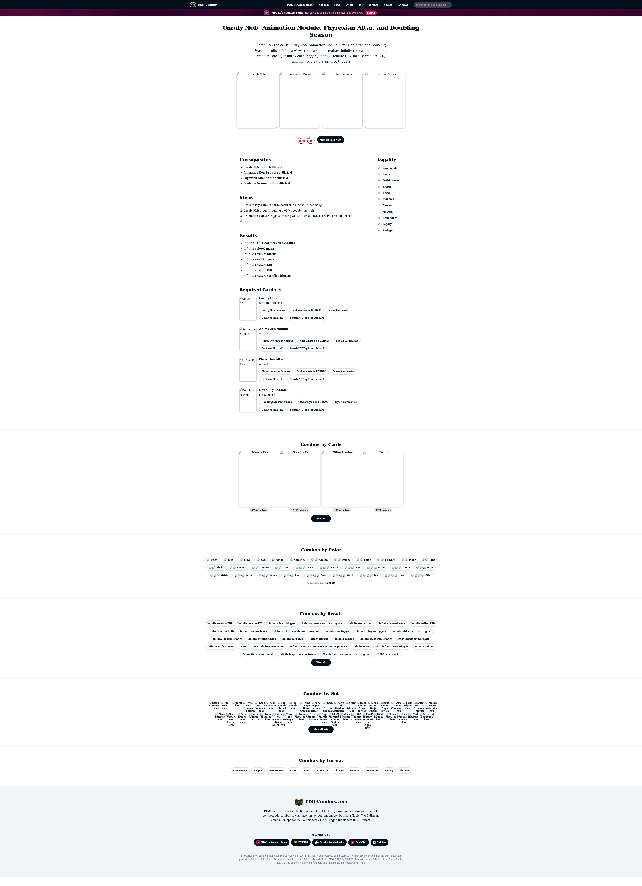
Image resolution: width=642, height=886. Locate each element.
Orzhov (346, 559)
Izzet (432, 559)
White (214, 559)
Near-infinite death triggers (392, 646)
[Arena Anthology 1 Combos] (298, 717)
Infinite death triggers (259, 259)
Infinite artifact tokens (221, 646)
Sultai (249, 575)
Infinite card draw (292, 638)
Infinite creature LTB (258, 270)
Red (263, 559)
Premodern (390, 218)
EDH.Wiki (303, 842)
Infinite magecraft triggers (376, 638)
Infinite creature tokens (260, 254)
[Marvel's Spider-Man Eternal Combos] (230, 717)
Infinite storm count (360, 623)
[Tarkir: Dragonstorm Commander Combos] (401, 717)
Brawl (386, 193)
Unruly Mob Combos (273, 310)
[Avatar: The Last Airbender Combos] (429, 705)
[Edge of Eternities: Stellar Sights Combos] (332, 717)
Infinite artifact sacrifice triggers (411, 631)
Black (247, 559)
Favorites (403, 4)
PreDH (387, 186)
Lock (244, 646)
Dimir (412, 559)
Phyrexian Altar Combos (276, 371)
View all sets (321, 729)
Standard (389, 199)
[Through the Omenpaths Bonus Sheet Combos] (276, 717)
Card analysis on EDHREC (306, 310)
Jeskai (334, 567)
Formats (373, 4)
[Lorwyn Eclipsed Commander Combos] (395, 705)
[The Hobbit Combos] (293, 705)
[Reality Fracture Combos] (270, 705)
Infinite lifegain (319, 638)
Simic (220, 567)
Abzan (406, 567)
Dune (402, 575)
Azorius (323, 559)
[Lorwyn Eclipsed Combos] (406, 705)
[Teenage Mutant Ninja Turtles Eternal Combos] (361, 705)
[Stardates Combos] (236, 705)
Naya (430, 567)
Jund (297, 575)
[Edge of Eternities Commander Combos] (321, 717)
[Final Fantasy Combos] (378, 717)
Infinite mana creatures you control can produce (318, 646)
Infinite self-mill (424, 646)
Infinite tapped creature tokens (298, 654)
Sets (361, 4)
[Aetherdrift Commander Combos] (423, 717)
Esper (310, 567)
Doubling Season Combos (277, 402)
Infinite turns (361, 646)
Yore (323, 575)
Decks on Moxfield (272, 317)
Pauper (387, 174)
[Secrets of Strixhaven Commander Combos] (327, 705)
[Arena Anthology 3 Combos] (253, 717)
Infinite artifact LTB (222, 631)
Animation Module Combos (277, 340)
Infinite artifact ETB (423, 623)
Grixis (224, 575)
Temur (273, 575)
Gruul (286, 567)
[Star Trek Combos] (224, 705)
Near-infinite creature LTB (268, 646)
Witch (350, 575)
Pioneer (388, 205)
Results (388, 4)
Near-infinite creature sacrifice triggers (346, 654)
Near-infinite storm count (258, 654)
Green (279, 559)
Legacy (387, 224)
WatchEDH (361, 842)
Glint (428, 575)
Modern (388, 211)
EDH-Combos (207, 5)
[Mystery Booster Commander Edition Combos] (247, 705)
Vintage (388, 230)
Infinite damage (344, 638)
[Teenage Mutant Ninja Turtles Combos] (384, 705)
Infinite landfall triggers (227, 638)
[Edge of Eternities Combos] (344, 717)
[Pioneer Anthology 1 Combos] (389, 717)
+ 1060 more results (387, 654)
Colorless (299, 559)
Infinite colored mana (259, 248)
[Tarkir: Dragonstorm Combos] (412, 717)
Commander (391, 168)
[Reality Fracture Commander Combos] (258, 705)
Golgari (264, 567)
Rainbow (330, 582)
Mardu (381, 567)
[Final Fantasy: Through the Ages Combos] (366, 717)
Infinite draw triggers (337, 631)
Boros (367, 559)
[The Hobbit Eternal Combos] (281, 705)
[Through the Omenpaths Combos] (287, 717)
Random (324, 4)
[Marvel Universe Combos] (219, 717)
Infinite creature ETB (258, 265)
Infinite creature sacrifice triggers (267, 276)
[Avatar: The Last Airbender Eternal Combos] (418, 705)
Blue (230, 559)
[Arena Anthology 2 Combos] (310, 717)
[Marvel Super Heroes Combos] (315, 705)
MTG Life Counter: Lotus (274, 842)
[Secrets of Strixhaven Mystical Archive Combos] (338, 705)
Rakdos (241, 567)
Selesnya (390, 559)
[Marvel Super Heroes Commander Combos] (304, 705)
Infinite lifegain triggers (371, 631)
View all (321, 518)
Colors (349, 4)
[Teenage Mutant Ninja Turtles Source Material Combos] (372, 705)
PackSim (381, 842)
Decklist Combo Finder (300, 4)
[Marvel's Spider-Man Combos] (241, 717)
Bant (358, 567)
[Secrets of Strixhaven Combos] (349, 705)
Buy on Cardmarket (339, 310)
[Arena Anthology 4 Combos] (264, 717)
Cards (337, 4)
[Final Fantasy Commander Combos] (355, 717)
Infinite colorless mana (262, 638)
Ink (376, 575)
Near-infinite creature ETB (413, 638)
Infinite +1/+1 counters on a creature (269, 243)
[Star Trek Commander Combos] (213, 705)
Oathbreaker (391, 180)
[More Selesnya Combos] (306, 139)
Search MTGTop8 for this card (307, 317)
